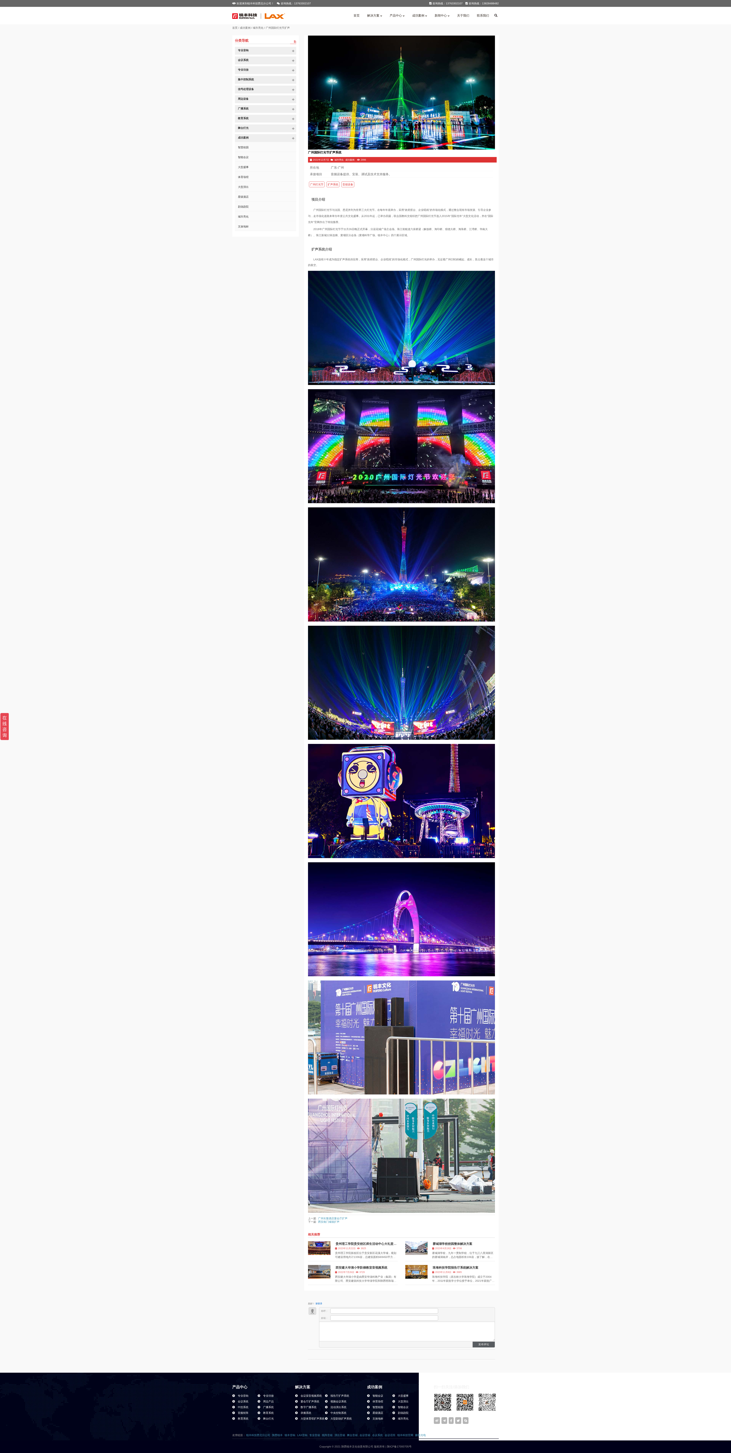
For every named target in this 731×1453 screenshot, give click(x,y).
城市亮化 (258, 27)
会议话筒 (390, 1435)
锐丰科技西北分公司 (258, 1435)
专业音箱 (314, 1435)
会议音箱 (365, 1435)
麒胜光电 (420, 1435)
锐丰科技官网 (405, 1435)
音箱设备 (347, 184)
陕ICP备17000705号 (399, 1446)
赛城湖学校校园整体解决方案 (452, 1243)
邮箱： (325, 1318)
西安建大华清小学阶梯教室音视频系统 (361, 1267)
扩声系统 (333, 184)
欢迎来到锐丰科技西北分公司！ (255, 3)
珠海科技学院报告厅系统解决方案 (455, 1267)
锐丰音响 (290, 1435)
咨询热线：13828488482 (484, 3)
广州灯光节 (316, 184)
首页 (235, 27)
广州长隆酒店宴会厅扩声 (332, 1218)
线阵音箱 (327, 1435)
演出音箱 (339, 1435)
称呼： (325, 1311)
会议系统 (377, 1435)
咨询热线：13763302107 (296, 3)
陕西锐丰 (277, 1435)
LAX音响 (302, 1435)
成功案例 (245, 27)
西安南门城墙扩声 (328, 1221)
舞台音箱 (352, 1435)
